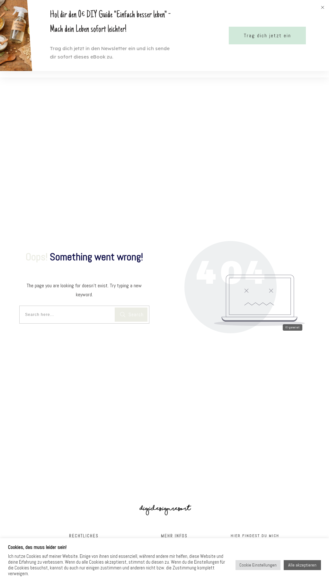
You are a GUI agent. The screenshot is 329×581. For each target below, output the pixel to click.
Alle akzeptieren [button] (302, 565)
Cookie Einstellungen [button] (258, 565)
